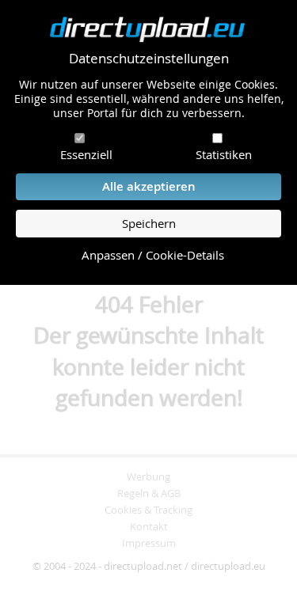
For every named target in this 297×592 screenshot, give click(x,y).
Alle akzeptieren (149, 186)
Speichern (149, 223)
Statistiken (224, 154)
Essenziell (86, 154)
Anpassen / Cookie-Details (153, 255)
